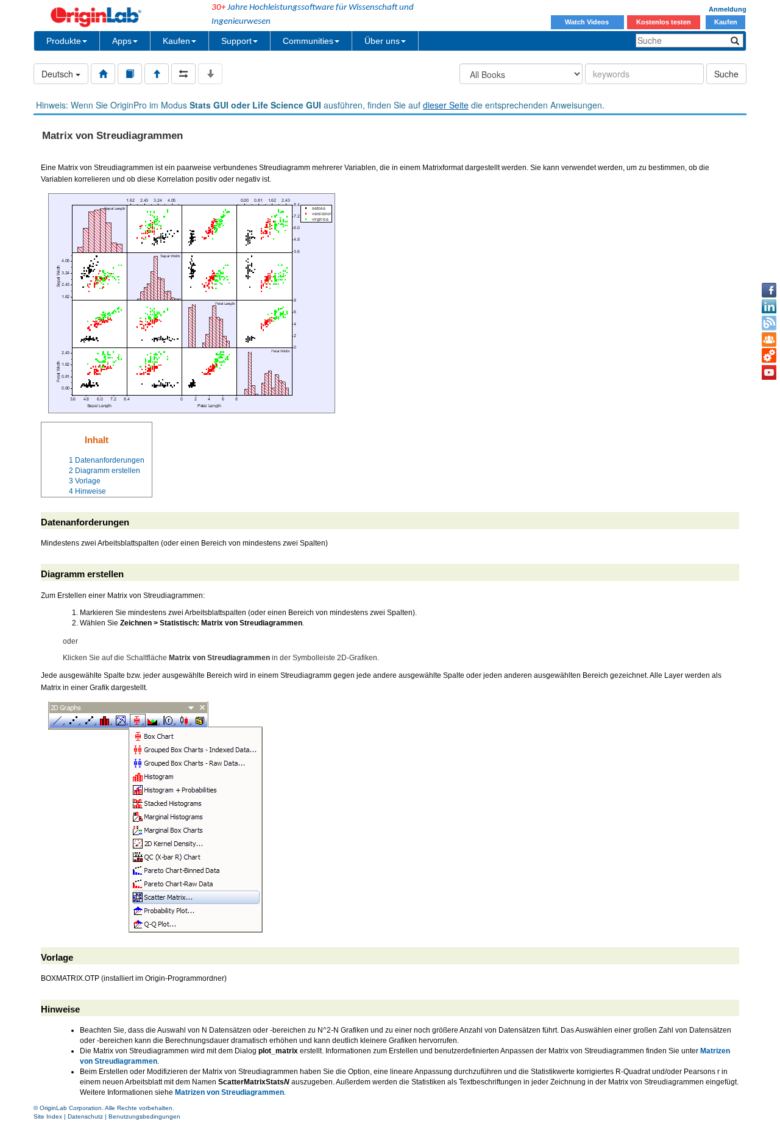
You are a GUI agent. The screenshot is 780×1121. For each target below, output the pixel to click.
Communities (308, 41)
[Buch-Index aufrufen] (130, 73)
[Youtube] (769, 372)
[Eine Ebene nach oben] (156, 73)
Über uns (382, 41)
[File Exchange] (769, 356)
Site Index (48, 1116)
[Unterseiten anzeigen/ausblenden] (210, 73)
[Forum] (769, 339)
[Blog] (769, 323)
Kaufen (725, 22)
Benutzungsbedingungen (144, 1116)
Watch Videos (588, 22)
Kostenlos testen (663, 22)
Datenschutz (85, 1116)
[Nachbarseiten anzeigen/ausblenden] (183, 73)
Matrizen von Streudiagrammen (229, 1092)
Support (236, 41)
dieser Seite (446, 105)
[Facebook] (769, 290)
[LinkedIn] (769, 307)
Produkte (63, 41)
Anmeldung (727, 9)
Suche (726, 74)
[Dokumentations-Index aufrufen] (103, 73)
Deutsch (58, 74)
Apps (122, 41)
